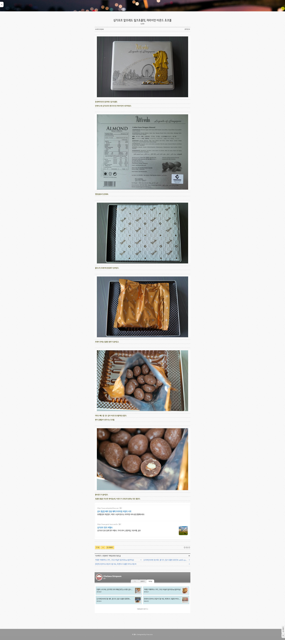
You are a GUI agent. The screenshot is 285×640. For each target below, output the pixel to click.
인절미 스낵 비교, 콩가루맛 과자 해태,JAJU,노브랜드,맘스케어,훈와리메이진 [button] (118, 590)
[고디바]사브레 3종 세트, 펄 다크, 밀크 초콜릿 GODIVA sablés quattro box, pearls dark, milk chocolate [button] (118, 600)
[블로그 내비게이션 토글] (2, 4)
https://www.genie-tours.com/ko (107, 524)
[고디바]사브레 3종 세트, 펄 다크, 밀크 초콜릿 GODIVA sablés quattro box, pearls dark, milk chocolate (167, 560)
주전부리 (105, 556)
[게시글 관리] (103, 547)
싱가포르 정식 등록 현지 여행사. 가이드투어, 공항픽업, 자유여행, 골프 (119, 530)
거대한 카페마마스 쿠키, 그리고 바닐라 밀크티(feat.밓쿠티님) (114, 560)
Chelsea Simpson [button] (142, 5)
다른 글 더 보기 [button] (142, 609)
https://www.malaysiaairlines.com (107, 508)
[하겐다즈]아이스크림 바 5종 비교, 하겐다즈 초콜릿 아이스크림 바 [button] (166, 600)
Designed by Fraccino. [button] (145, 634)
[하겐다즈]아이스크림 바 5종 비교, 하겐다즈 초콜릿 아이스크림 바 (115, 564)
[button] (283, 629)
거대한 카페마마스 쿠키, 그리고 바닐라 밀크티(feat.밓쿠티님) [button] (166, 590)
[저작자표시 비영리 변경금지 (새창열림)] (187, 547)
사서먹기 (98, 556)
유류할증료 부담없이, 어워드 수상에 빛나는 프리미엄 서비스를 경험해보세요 (120, 514)
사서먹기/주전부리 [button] (99, 29)
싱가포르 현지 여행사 (104, 527)
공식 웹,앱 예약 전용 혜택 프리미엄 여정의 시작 (114, 511)
